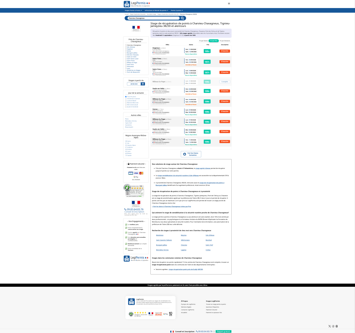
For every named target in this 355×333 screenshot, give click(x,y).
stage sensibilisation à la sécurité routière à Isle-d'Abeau (178, 175)
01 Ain (127, 143)
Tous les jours (131, 96)
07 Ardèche (129, 147)
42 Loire (127, 151)
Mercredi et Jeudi (132, 105)
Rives (127, 119)
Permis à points (176, 10)
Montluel (209, 240)
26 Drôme (128, 149)
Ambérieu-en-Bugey (133, 70)
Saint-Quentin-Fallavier (164, 240)
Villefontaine (185, 240)
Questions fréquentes (212, 307)
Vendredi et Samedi (133, 99)
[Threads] (336, 326)
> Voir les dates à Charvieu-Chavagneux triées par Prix (171, 206)
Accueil (127, 14)
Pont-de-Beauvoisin (133, 72)
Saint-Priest (131, 60)
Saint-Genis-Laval (132, 59)
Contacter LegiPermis (187, 310)
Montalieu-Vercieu (162, 250)
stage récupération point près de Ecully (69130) (186, 269)
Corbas (208, 250)
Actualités (184, 312)
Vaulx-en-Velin (131, 57)
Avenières (128, 125)
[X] (329, 326)
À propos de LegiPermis (188, 304)
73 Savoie (128, 155)
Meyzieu (183, 235)
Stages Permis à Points (133, 10)
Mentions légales (186, 307)
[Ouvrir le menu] (229, 3)
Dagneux (130, 49)
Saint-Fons (130, 64)
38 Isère (128, 141)
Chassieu (184, 245)
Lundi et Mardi (131, 101)
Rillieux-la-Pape (132, 62)
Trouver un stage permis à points (216, 304)
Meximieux (159, 235)
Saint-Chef (209, 245)
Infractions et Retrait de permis (156, 10)
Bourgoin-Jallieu (161, 245)
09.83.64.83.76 (135, 209)
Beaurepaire (129, 127)
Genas (129, 51)
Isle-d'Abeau (210, 235)
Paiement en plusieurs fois (214, 312)
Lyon (128, 68)
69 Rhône (128, 153)
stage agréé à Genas (202, 168)
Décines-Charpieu (133, 55)
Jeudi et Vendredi (132, 107)
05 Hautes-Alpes (130, 145)
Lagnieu (183, 250)
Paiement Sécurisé (211, 310)
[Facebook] (333, 326)
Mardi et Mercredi (132, 103)
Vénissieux (130, 66)
